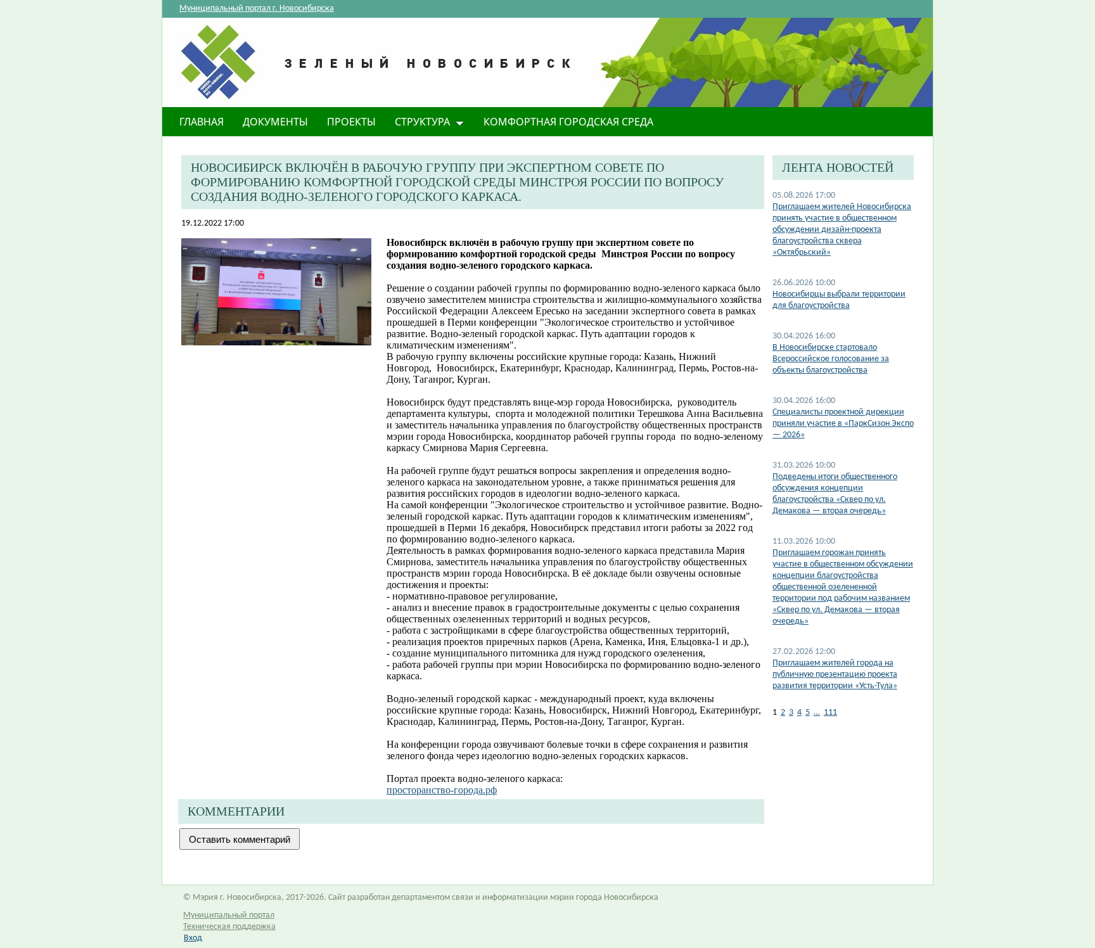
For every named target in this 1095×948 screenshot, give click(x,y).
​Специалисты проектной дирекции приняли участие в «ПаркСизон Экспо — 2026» (843, 423)
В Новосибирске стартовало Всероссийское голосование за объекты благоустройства (830, 359)
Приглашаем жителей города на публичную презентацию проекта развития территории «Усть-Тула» (834, 674)
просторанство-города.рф (442, 790)
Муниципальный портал (228, 915)
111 (830, 712)
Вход (193, 938)
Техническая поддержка (229, 927)
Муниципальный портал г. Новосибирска (256, 8)
